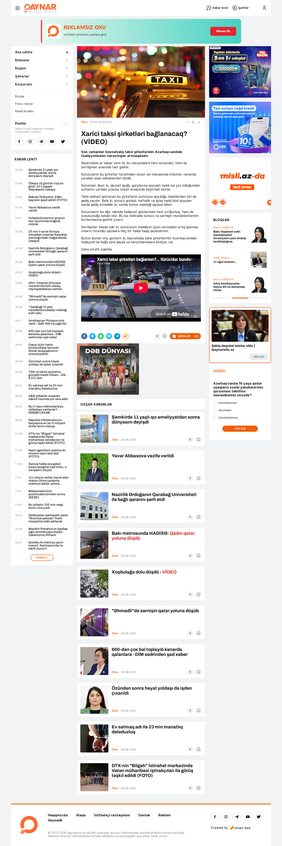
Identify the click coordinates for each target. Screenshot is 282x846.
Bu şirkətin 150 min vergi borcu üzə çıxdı (45, 506)
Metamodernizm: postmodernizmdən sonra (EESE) (46, 494)
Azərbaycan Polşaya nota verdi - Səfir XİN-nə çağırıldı (47, 322)
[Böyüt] (199, 122)
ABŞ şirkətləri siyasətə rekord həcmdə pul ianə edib (48, 397)
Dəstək (144, 815)
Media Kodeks (24, 111)
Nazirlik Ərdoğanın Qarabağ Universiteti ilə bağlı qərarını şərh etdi (48, 251)
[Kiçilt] (187, 122)
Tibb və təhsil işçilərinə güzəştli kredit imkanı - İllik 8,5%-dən (47, 375)
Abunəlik (55, 820)
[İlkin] (193, 122)
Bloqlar (20, 96)
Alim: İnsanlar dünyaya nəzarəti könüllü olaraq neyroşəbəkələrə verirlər (45, 286)
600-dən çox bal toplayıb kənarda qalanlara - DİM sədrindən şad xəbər (46, 334)
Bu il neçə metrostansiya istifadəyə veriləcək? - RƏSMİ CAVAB (45, 409)
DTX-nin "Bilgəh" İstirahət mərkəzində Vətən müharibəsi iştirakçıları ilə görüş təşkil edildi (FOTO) (46, 438)
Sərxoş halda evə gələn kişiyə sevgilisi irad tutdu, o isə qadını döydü (47, 467)
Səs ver (240, 428)
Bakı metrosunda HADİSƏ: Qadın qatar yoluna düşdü (47, 263)
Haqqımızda (58, 815)
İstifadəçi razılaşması (112, 815)
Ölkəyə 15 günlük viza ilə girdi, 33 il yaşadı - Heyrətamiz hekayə (45, 186)
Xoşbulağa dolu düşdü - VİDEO (45, 274)
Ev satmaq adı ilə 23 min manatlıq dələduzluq (45, 387)
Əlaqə (81, 815)
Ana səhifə (23, 52)
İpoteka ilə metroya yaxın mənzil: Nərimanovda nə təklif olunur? (45, 545)
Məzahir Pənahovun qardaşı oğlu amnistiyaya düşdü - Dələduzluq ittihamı (48, 532)
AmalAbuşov (221, 282)
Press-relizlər (24, 103)
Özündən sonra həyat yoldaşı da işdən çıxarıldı (45, 363)
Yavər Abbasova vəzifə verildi (44, 209)
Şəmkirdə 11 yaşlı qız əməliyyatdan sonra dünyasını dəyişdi (43, 173)
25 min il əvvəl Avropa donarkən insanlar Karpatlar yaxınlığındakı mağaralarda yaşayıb (47, 236)
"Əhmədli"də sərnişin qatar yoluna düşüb (47, 298)
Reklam (164, 815)
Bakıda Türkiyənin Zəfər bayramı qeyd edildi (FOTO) (47, 198)
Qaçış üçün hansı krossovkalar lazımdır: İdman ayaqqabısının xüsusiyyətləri (44, 349)
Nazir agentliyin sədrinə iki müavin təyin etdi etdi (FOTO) (47, 453)
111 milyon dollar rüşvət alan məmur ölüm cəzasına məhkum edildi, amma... (48, 480)
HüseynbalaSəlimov (225, 255)
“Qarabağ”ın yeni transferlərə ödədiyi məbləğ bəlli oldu (47, 310)
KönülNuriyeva (222, 232)
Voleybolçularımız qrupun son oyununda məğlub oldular (46, 221)
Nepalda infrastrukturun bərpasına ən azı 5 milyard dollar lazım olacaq (46, 423)
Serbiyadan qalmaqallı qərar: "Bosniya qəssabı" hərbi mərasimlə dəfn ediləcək (48, 518)
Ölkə (115, 439)
